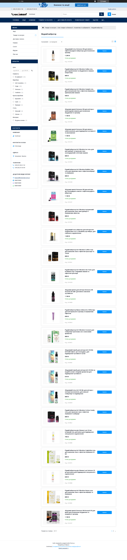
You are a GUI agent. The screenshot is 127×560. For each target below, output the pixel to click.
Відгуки (95, 20)
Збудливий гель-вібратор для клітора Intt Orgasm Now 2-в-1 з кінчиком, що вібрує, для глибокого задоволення (80, 231)
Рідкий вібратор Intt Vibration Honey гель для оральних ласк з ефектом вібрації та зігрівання (79, 492)
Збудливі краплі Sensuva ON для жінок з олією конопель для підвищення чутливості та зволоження (80, 131)
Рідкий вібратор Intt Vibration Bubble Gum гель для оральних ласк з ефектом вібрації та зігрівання (80, 171)
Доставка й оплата (65, 20)
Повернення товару (82, 20)
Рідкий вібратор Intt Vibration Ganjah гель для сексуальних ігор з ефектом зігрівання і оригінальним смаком (80, 90)
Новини (15, 43)
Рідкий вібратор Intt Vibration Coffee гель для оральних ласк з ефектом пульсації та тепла (79, 251)
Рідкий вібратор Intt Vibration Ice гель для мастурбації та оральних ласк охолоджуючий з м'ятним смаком (79, 151)
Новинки (32, 20)
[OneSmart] (19, 15)
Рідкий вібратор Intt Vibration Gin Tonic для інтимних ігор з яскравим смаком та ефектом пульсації (80, 271)
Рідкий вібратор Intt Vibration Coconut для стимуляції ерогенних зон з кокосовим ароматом (79, 331)
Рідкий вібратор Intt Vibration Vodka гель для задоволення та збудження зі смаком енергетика (79, 70)
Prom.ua (72, 543)
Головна (16, 20)
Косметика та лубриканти (82, 27)
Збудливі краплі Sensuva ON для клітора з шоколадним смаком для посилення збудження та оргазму (79, 111)
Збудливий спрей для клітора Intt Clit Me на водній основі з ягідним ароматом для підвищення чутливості (80, 371)
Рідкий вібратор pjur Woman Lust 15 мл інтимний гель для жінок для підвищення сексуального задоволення (79, 432)
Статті (15, 46)
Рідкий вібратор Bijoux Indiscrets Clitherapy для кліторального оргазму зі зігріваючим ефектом (80, 311)
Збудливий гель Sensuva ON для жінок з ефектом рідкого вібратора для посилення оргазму (80, 50)
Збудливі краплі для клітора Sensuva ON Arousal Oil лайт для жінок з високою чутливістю (79, 291)
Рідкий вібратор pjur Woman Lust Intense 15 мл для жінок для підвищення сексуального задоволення (80, 472)
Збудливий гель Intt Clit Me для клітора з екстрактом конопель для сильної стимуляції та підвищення (79, 391)
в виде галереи (112, 42)
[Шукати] (101, 14)
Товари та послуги (45, 20)
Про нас (15, 54)
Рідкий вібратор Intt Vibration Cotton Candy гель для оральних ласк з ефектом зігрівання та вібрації (80, 412)
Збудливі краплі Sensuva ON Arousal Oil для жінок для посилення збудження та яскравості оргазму (80, 512)
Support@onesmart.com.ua (22, 177)
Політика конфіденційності (74, 546)
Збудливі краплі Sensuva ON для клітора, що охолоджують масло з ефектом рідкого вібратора (79, 191)
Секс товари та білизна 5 (65, 27)
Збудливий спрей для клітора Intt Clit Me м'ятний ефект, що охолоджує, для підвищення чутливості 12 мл (79, 351)
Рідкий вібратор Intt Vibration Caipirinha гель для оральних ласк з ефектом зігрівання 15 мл (80, 452)
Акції (24, 20)
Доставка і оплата (18, 39)
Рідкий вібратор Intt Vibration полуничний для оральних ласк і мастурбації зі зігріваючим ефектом (79, 211)
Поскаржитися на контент (59, 546)
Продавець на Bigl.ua (63, 545)
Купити (104, 51)
